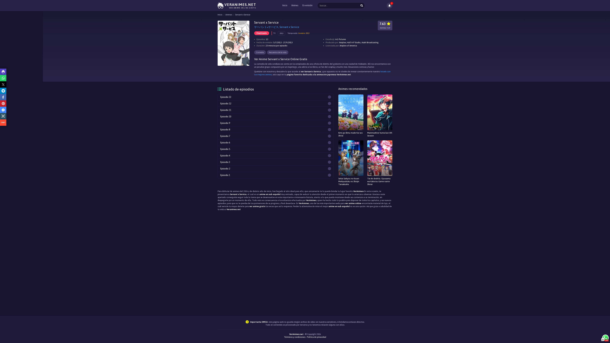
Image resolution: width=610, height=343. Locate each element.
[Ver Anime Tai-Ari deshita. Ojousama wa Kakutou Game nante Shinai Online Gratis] (379, 158)
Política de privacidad (316, 337)
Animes (294, 5)
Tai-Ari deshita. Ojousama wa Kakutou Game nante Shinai (378, 181)
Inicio (284, 5)
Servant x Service (242, 14)
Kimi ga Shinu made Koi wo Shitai (350, 134)
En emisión (307, 5)
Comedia (260, 52)
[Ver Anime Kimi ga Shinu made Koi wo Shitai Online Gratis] (350, 112)
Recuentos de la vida (277, 52)
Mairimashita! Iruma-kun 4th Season (379, 134)
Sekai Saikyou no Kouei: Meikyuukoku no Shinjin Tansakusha (348, 181)
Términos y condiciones (294, 337)
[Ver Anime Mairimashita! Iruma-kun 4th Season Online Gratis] (379, 112)
